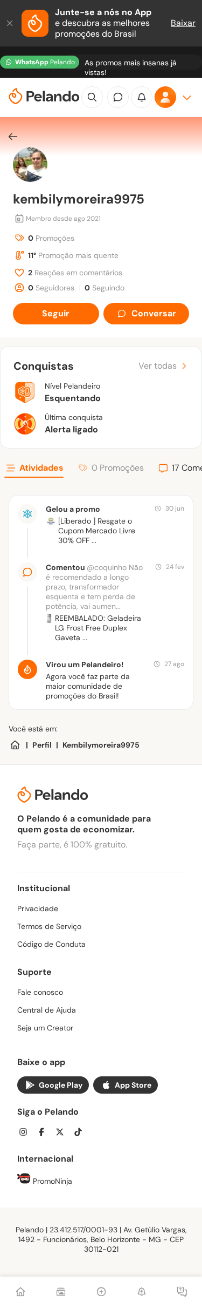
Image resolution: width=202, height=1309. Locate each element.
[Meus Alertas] (141, 1292)
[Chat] (118, 97)
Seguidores (51, 288)
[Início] (20, 1292)
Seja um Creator (45, 1028)
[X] (63, 1133)
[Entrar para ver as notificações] (141, 97)
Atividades (41, 467)
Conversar (153, 313)
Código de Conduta (51, 944)
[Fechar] (11, 23)
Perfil (42, 745)
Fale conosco (40, 992)
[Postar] (101, 1292)
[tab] (34, 469)
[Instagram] (26, 1133)
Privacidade (37, 908)
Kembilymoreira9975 (101, 745)
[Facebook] (45, 1133)
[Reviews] (60, 1292)
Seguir (55, 313)
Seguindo (104, 288)
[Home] (15, 744)
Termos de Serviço (49, 926)
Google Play (60, 1085)
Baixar (183, 23)
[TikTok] (81, 1133)
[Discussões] (182, 1292)
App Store (133, 1085)
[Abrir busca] (92, 97)
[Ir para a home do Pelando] (44, 97)
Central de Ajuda (46, 1010)
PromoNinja (51, 1181)
